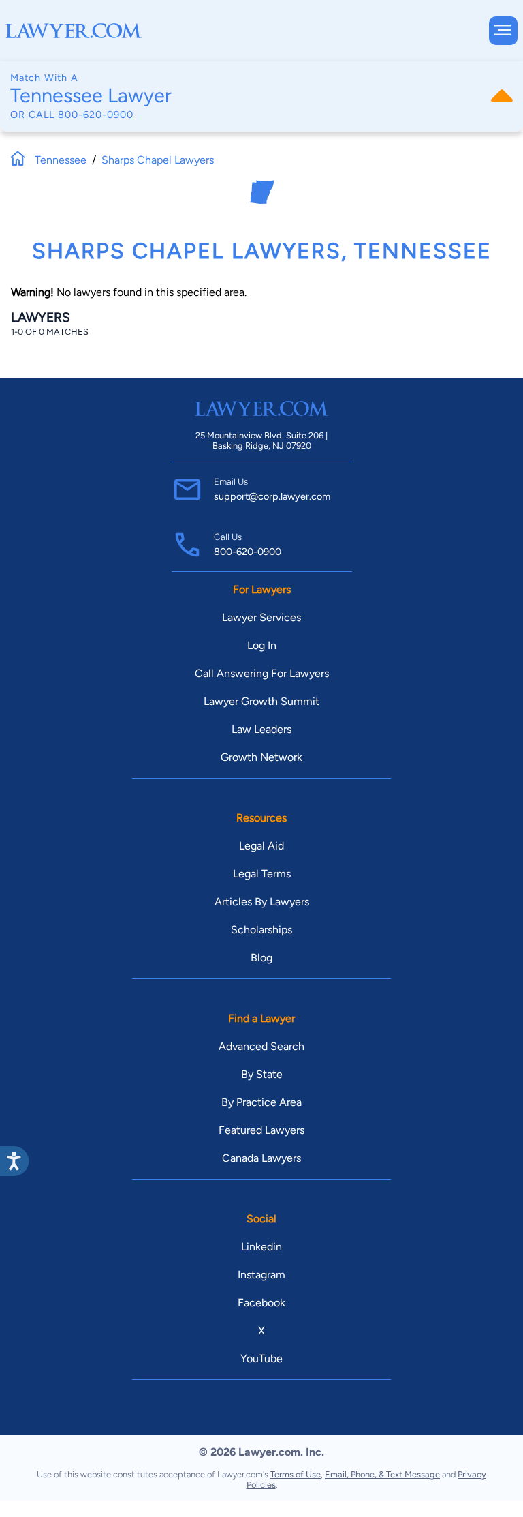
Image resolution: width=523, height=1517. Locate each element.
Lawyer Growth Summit (261, 701)
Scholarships (261, 929)
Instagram (261, 1274)
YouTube (261, 1358)
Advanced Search (261, 1046)
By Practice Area (261, 1102)
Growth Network (261, 757)
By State (262, 1074)
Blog (261, 957)
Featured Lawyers (261, 1130)
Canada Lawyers (261, 1158)
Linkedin (261, 1246)
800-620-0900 (95, 114)
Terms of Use (295, 1474)
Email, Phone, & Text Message (382, 1474)
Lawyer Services (261, 617)
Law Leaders (261, 729)
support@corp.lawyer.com (272, 496)
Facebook (261, 1302)
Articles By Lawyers (262, 901)
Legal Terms (262, 873)
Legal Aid (261, 845)
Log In (261, 645)
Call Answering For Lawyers (262, 673)
